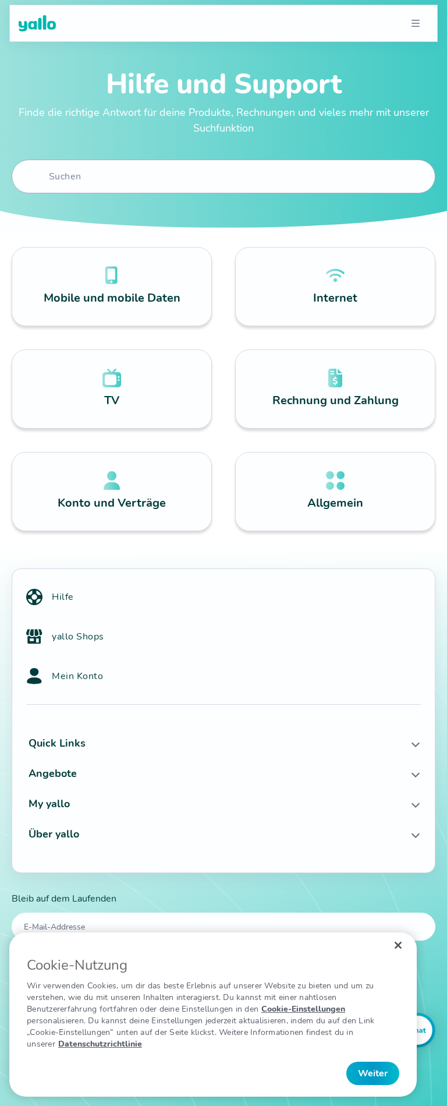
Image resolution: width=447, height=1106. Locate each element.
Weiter (373, 1073)
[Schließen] (398, 945)
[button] (223, 743)
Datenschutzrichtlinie (100, 1044)
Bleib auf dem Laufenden (64, 898)
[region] (213, 1014)
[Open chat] (417, 1030)
